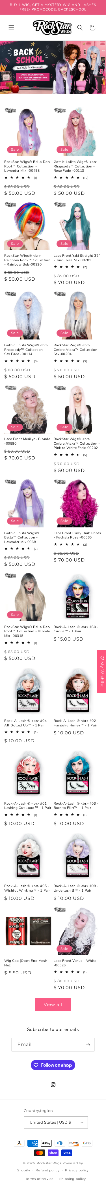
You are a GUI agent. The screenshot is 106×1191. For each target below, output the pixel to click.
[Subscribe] (88, 1044)
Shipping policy (72, 1179)
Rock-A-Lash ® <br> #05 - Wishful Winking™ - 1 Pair (27, 888)
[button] (11, 27)
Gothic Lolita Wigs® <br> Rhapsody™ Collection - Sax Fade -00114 (26, 349)
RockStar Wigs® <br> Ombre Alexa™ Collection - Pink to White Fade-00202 (77, 443)
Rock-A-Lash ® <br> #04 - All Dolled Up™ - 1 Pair (26, 723)
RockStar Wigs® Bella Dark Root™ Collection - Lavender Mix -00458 (27, 166)
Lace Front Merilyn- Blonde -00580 (27, 441)
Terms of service (40, 1179)
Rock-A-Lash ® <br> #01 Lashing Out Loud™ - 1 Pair (27, 805)
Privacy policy (77, 1170)
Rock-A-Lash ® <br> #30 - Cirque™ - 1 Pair (76, 629)
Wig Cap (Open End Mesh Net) (25, 963)
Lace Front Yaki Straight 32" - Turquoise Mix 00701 (77, 258)
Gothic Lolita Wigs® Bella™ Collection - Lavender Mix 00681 (21, 537)
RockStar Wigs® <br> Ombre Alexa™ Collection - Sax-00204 (77, 349)
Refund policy (47, 1170)
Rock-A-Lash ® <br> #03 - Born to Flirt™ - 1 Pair (76, 805)
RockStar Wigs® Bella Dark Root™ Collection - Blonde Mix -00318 (27, 631)
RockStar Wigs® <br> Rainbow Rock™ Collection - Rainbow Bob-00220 (27, 260)
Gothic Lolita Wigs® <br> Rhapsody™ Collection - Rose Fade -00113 (75, 166)
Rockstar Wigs (49, 1163)
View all (53, 1004)
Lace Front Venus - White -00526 (75, 963)
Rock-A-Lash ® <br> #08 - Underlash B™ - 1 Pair (76, 888)
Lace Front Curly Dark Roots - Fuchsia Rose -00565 (77, 535)
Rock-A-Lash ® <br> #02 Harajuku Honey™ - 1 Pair (75, 723)
